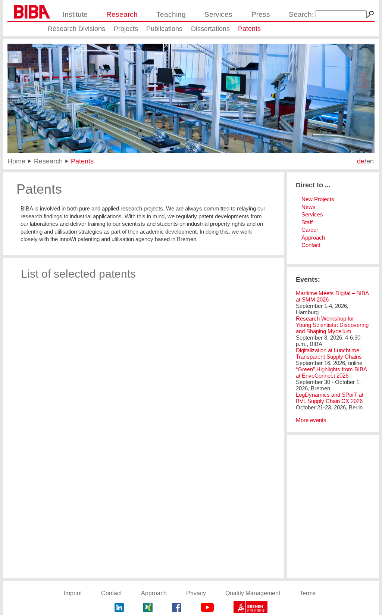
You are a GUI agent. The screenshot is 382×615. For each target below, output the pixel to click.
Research (122, 14)
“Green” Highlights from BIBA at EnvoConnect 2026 (331, 372)
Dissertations (210, 28)
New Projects (317, 199)
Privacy (196, 593)
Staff (307, 222)
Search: (301, 14)
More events (311, 420)
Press (260, 14)
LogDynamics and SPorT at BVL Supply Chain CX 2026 (329, 397)
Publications (164, 28)
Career (309, 230)
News (308, 207)
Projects (126, 28)
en (370, 161)
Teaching (171, 14)
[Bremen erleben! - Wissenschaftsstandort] (250, 608)
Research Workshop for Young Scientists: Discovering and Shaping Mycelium (332, 324)
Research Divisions (76, 28)
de (360, 161)
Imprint (73, 593)
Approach (313, 237)
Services (218, 14)
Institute (75, 14)
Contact (310, 245)
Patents (249, 28)
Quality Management (252, 593)
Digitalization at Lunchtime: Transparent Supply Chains (329, 353)
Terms (308, 593)
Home (16, 161)
